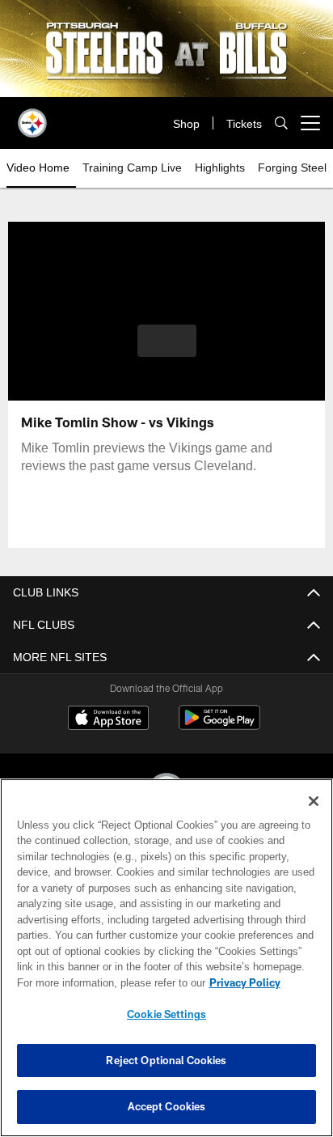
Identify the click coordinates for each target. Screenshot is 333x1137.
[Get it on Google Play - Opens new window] (219, 725)
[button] (166, 350)
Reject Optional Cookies (166, 1060)
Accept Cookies (167, 1106)
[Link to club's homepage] (32, 116)
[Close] (313, 801)
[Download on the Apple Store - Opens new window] (108, 719)
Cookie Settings (166, 1014)
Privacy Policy (105, 982)
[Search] (281, 123)
